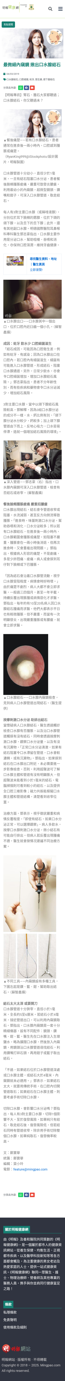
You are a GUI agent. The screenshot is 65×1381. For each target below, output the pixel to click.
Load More (32, 1208)
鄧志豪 (38, 79)
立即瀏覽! (43, 264)
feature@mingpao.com (30, 1169)
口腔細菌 (23, 79)
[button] (60, 9)
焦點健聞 (8, 24)
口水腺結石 (12, 79)
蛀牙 (32, 79)
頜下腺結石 (49, 79)
